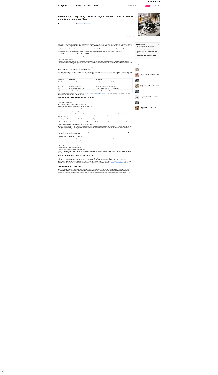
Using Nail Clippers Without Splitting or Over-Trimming (146, 49)
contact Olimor (114, 162)
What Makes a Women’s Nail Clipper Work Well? (145, 46)
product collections (102, 93)
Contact (96, 5)
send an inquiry (120, 162)
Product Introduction (79, 23)
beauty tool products (88, 93)
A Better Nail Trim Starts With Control (143, 57)
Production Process (87, 23)
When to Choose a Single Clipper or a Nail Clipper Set (146, 55)
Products (78, 5)
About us (90, 5)
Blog (84, 5)
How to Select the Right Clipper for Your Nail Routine (146, 48)
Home (72, 5)
